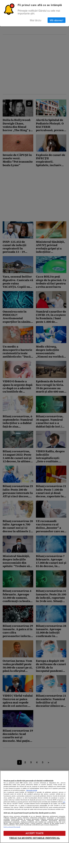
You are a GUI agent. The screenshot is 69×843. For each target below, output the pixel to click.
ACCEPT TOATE (34, 833)
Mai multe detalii (31, 790)
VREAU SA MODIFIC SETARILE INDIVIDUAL (34, 838)
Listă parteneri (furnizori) (12, 827)
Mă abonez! (56, 20)
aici (64, 802)
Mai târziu (35, 20)
